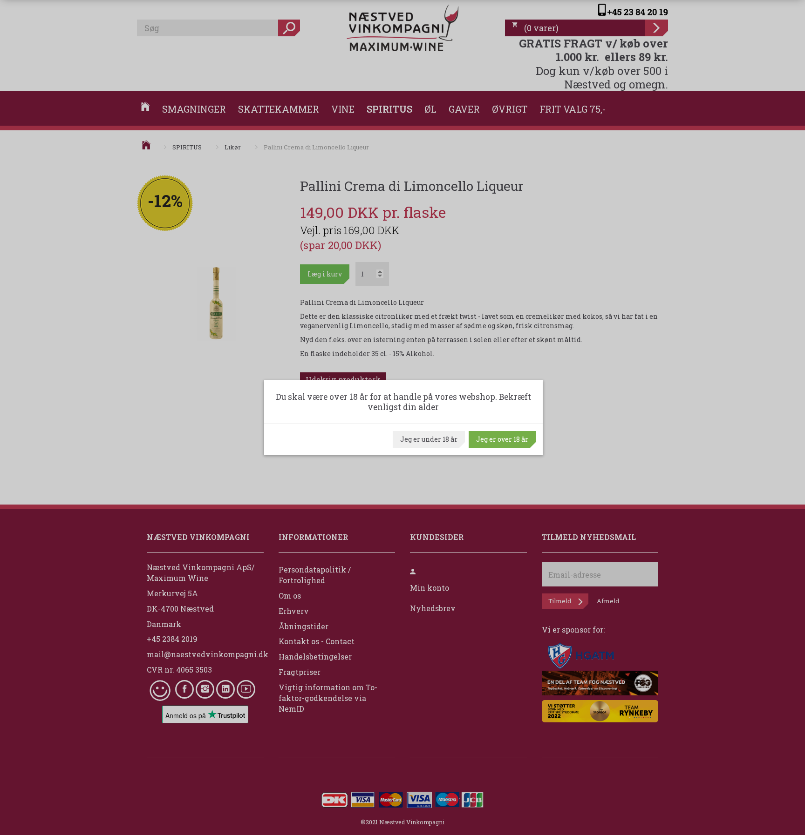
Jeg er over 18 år (502, 439)
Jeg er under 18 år (428, 439)
